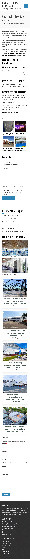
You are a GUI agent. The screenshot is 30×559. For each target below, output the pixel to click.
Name (4, 444)
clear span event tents (15, 54)
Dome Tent (5, 553)
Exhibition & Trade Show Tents (11, 225)
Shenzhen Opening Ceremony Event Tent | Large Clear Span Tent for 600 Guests (15, 366)
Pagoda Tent (6, 551)
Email (4, 451)
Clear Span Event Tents (9, 222)
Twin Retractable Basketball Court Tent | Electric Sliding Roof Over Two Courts (15, 429)
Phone (4, 466)
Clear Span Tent (7, 541)
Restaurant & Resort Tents (10, 219)
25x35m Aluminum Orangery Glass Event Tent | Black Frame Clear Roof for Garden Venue (15, 302)
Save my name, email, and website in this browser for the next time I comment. (15, 192)
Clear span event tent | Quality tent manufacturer (11, 9)
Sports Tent (5, 547)
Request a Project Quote (10, 112)
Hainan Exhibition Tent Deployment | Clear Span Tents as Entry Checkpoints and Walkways (15, 398)
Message (5, 474)
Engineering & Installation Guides (12, 231)
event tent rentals (8, 56)
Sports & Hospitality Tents (10, 228)
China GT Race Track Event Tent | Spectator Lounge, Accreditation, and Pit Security (15, 334)
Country (5, 459)
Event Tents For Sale (10, 4)
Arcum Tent (6, 549)
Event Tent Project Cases (10, 216)
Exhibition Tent (6, 543)
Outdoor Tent (6, 545)
